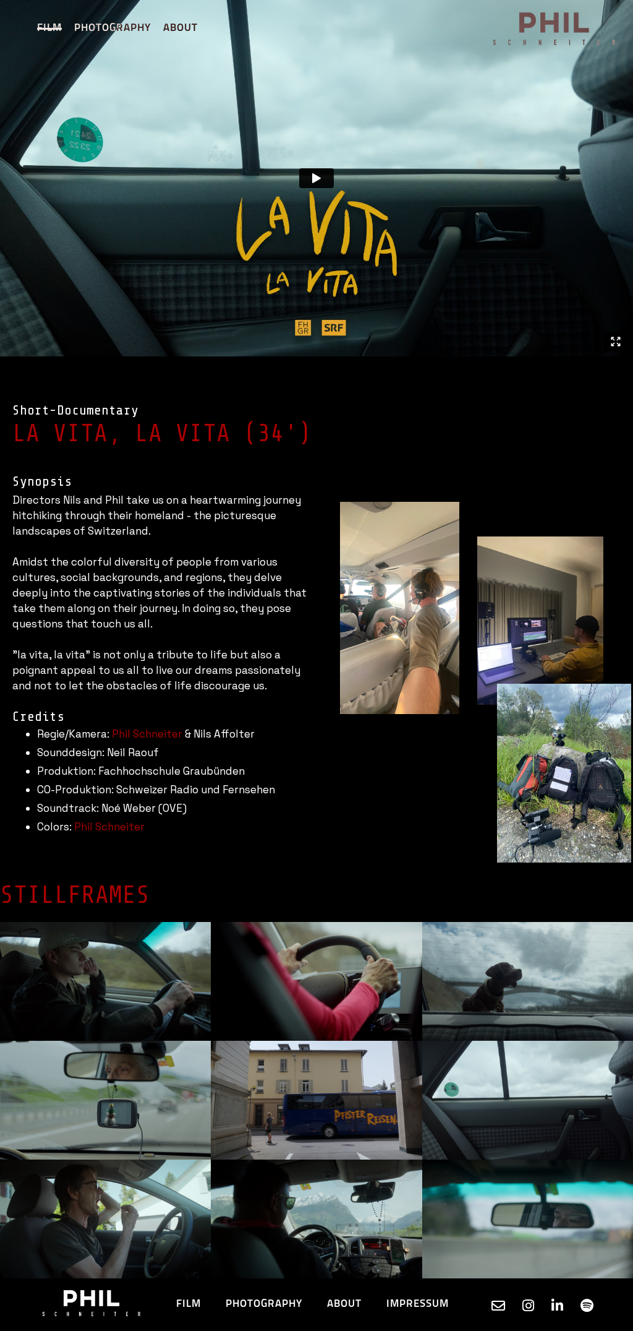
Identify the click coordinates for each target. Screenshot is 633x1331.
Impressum (417, 1304)
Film (49, 28)
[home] (555, 28)
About (180, 28)
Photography (112, 28)
